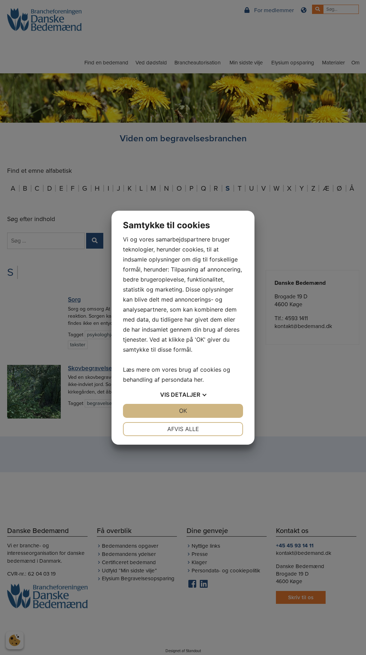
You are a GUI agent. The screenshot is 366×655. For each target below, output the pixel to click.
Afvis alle (183, 428)
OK (183, 410)
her (198, 379)
